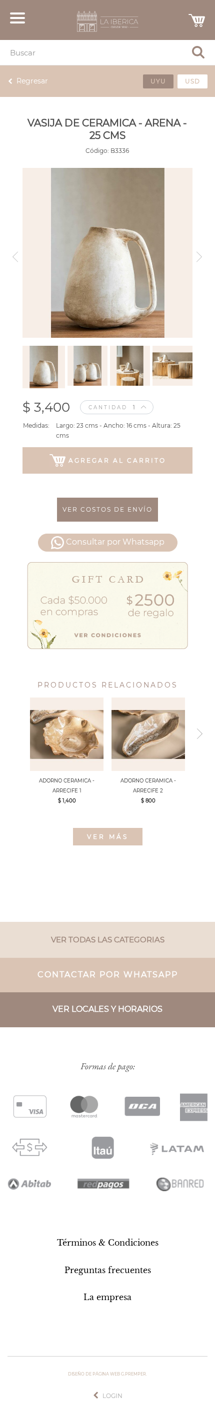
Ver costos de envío (107, 509)
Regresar (32, 80)
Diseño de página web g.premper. (107, 1374)
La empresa (108, 1297)
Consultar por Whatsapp (115, 542)
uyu (158, 81)
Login (112, 1396)
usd (192, 81)
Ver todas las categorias (107, 939)
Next (201, 253)
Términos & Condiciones (107, 1243)
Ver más (107, 836)
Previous (14, 253)
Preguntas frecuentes (107, 1270)
